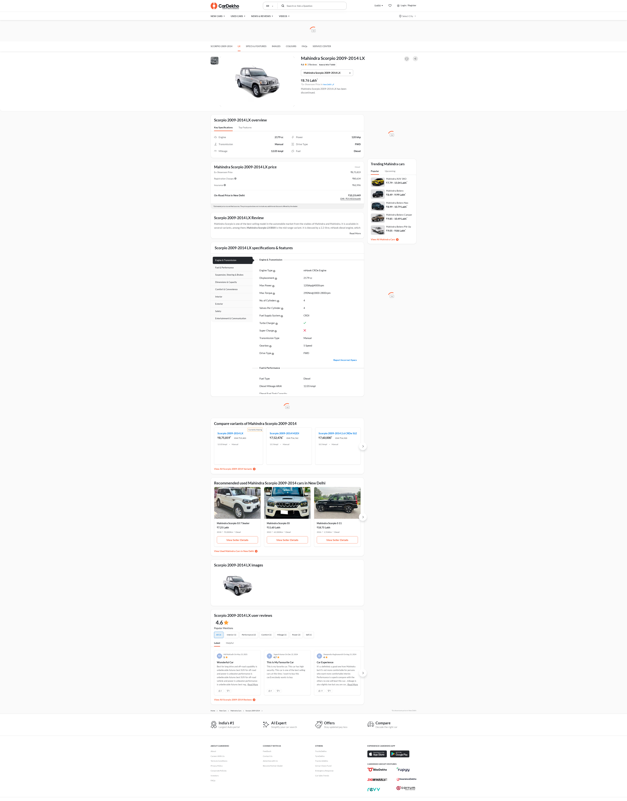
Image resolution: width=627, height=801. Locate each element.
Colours (291, 46)
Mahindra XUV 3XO (396, 178)
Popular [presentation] (375, 171)
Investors (215, 775)
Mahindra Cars (387, 239)
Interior (218, 296)
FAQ (304, 46)
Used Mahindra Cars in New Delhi (237, 551)
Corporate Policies (218, 770)
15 (322, 691)
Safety (218, 311)
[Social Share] (415, 58)
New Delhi (327, 84)
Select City (407, 16)
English (378, 5)
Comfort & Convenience (226, 289)
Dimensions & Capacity (226, 282)
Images (276, 46)
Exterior (219, 304)
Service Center (322, 46)
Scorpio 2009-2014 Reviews (237, 699)
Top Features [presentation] (245, 127)
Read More (355, 233)
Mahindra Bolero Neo (397, 202)
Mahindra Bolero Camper (399, 214)
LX (239, 46)
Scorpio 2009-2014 (221, 46)
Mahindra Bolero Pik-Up (398, 226)
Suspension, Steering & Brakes (229, 274)
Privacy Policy (217, 766)
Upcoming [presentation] (390, 171)
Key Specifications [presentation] (223, 127)
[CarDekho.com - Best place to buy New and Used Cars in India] (225, 5)
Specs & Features (256, 46)
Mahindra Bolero (394, 190)
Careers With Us (218, 756)
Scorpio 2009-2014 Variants (237, 468)
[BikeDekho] (377, 770)
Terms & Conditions (219, 761)
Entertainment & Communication (230, 318)
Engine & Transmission (225, 260)
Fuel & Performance (224, 267)
